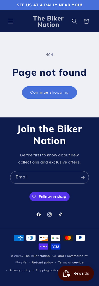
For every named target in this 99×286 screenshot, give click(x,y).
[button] (10, 21)
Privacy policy (20, 270)
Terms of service (71, 262)
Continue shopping (49, 92)
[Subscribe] (83, 177)
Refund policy (42, 262)
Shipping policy (47, 270)
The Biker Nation (37, 256)
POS (54, 256)
